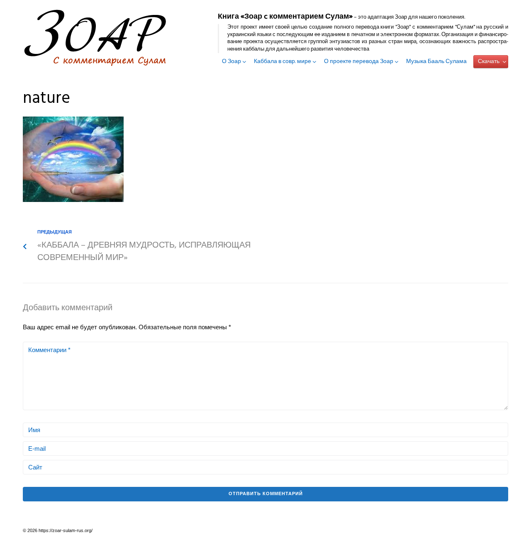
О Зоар (231, 62)
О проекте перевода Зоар (358, 62)
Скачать (488, 61)
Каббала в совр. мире (282, 62)
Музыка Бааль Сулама (436, 62)
